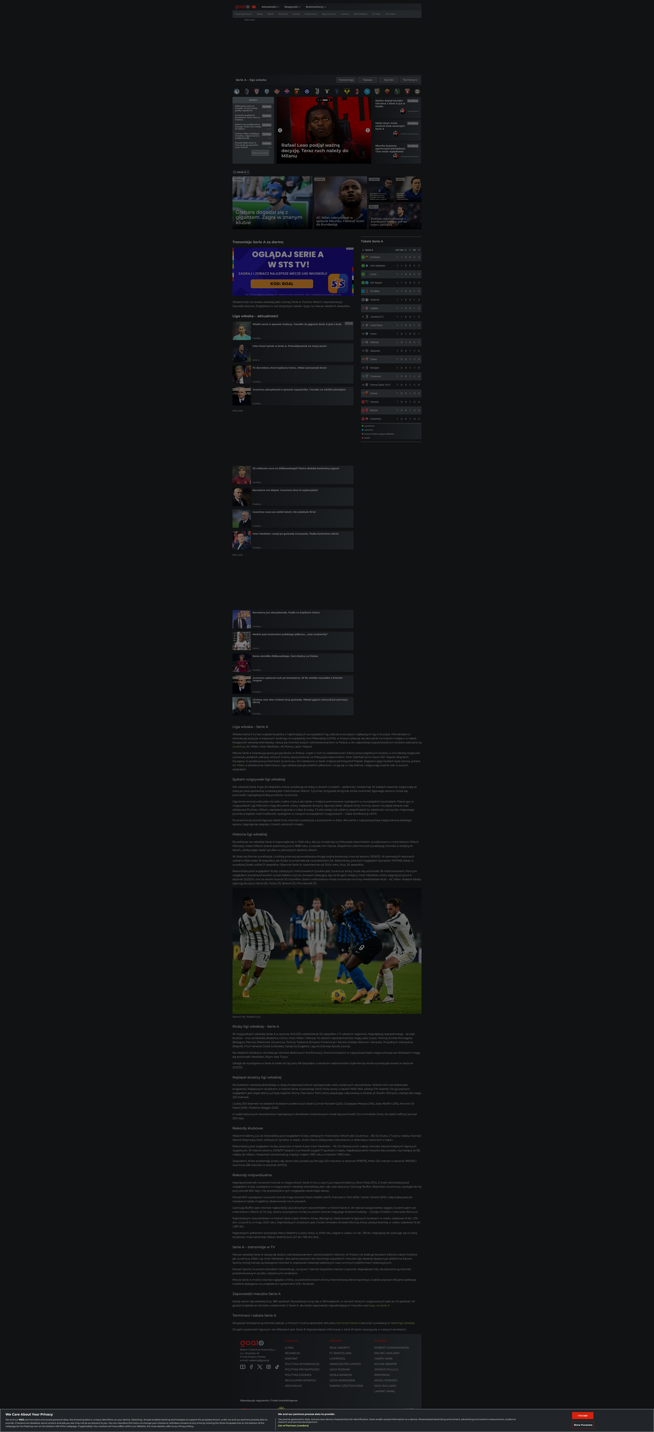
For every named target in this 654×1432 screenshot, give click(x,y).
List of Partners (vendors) (293, 1425)
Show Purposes (583, 1424)
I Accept (583, 1415)
